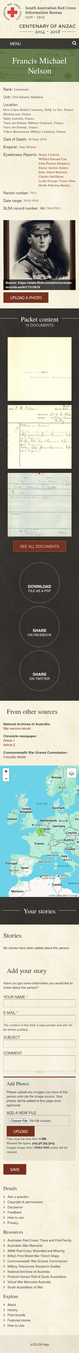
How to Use (15, 1325)
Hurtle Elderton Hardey (55, 185)
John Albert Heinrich (53, 172)
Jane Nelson (27, 147)
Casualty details (14, 756)
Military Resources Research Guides (34, 1266)
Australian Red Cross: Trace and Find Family (39, 1240)
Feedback (14, 1212)
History (12, 1310)
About (11, 1304)
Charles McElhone (51, 176)
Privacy (12, 1222)
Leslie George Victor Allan (57, 181)
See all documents (39, 546)
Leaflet (51, 895)
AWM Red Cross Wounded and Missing (36, 1251)
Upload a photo (26, 297)
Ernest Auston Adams (53, 167)
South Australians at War (25, 1287)
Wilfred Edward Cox (53, 159)
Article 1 (9, 740)
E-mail (10, 1012)
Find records (16, 1315)
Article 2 (9, 744)
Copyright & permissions (25, 1202)
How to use (15, 1217)
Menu (15, 43)
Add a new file (21, 1112)
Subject (11, 1037)
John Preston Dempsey (54, 163)
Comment (12, 1053)
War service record (17, 728)
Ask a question (18, 1196)
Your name (15, 996)
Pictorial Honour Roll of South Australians (36, 1276)
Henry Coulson (49, 154)
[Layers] (71, 773)
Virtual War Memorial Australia (29, 1282)
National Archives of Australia (28, 1271)
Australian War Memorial (25, 1245)
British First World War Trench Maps (33, 1256)
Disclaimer (15, 1207)
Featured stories (19, 1320)
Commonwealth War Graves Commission (37, 1261)
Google (74, 895)
